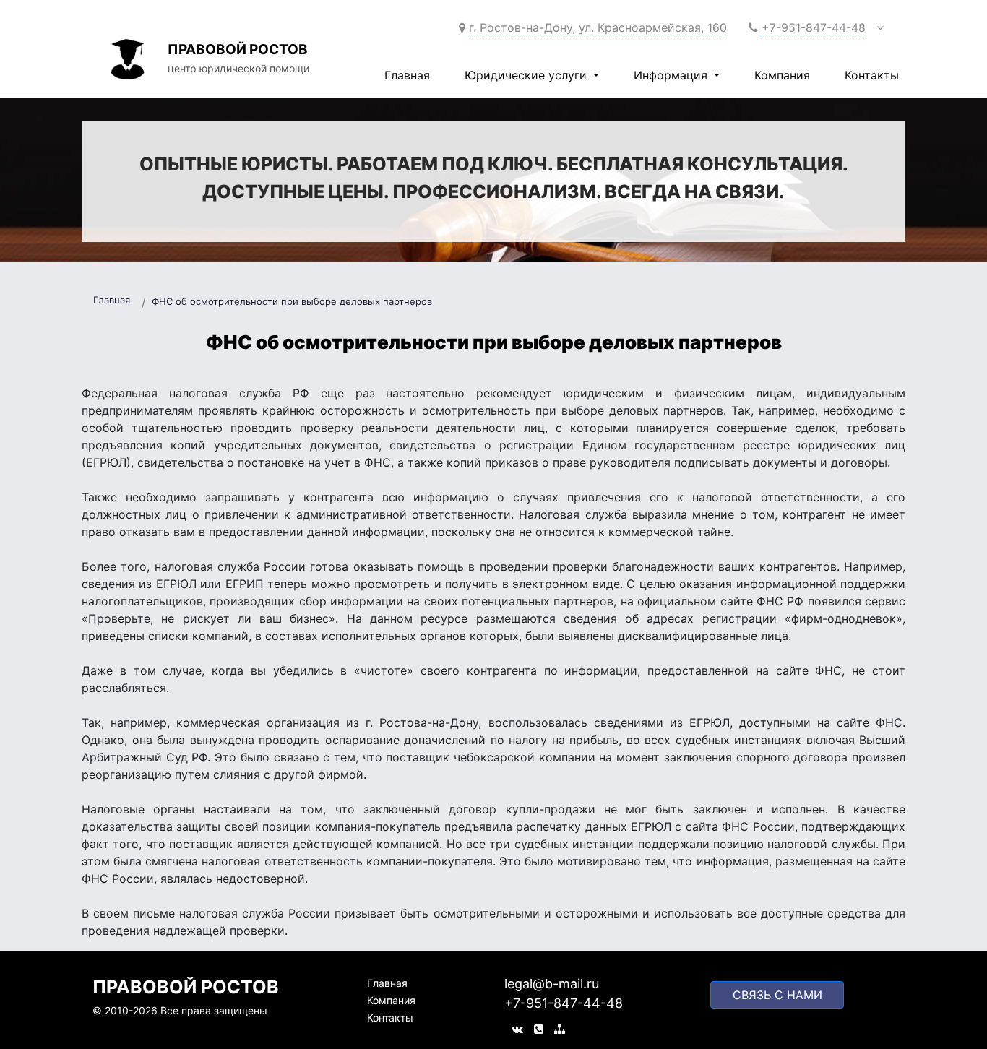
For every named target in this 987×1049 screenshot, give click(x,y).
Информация (672, 75)
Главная (407, 75)
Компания (782, 75)
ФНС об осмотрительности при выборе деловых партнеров (292, 301)
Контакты (872, 75)
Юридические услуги (527, 75)
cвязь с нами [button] (777, 995)
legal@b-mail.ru (551, 983)
